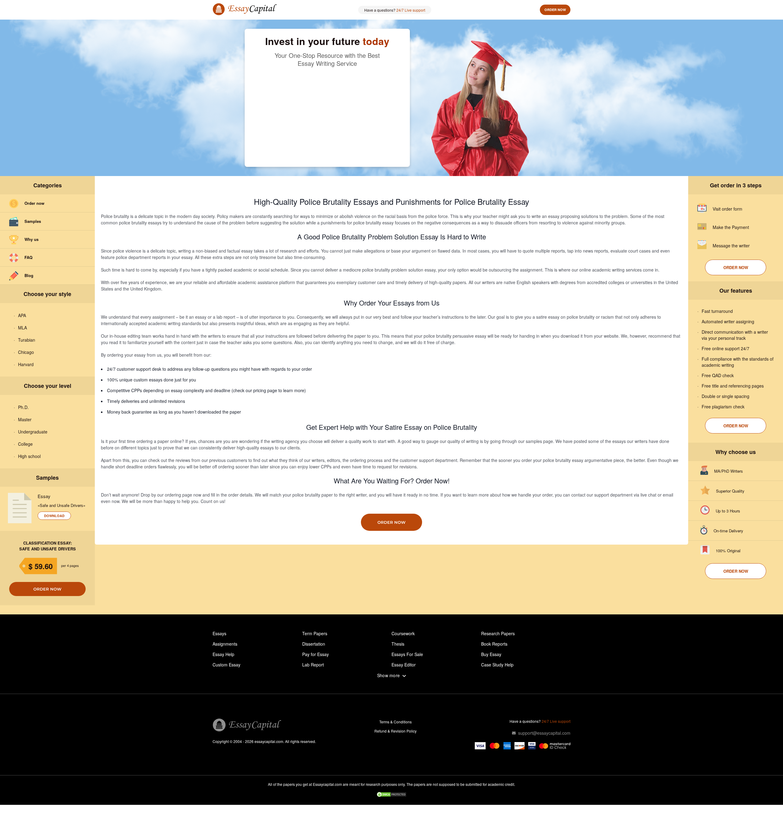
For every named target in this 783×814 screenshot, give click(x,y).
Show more (388, 675)
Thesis (398, 644)
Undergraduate (32, 432)
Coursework (403, 633)
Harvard (26, 364)
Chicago (26, 352)
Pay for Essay (315, 654)
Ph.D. (23, 407)
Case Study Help (497, 665)
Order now (555, 9)
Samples (32, 221)
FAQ (28, 257)
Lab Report (313, 665)
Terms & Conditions (395, 721)
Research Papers (498, 633)
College (25, 444)
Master (25, 419)
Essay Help (223, 654)
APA (22, 315)
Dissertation (313, 644)
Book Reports (494, 644)
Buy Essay (491, 654)
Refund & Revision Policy (395, 730)
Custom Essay (226, 665)
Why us (31, 239)
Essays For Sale (407, 654)
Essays (219, 633)
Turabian (26, 340)
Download (54, 515)
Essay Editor (404, 665)
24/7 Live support (410, 10)
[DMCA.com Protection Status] (391, 795)
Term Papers (314, 633)
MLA (22, 327)
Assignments (225, 644)
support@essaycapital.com (544, 733)
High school (29, 456)
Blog (28, 275)
